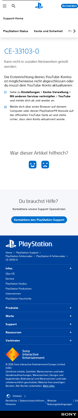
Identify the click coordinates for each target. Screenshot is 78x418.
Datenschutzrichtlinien (32, 400)
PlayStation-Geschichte (18, 298)
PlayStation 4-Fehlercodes (50, 256)
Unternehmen (13, 293)
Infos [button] (9, 268)
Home (9, 252)
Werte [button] (10, 316)
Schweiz (17, 396)
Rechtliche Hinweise (11, 402)
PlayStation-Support (27, 252)
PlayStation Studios (16, 283)
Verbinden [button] (13, 340)
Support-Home (13, 18)
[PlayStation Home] (39, 6)
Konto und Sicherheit (48, 31)
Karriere (10, 278)
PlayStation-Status (15, 31)
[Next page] (74, 31)
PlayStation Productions (19, 288)
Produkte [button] (12, 308)
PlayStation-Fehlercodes (19, 256)
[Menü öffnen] (4, 6)
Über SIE (10, 273)
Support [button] (11, 324)
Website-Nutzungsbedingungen (59, 402)
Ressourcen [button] (13, 332)
